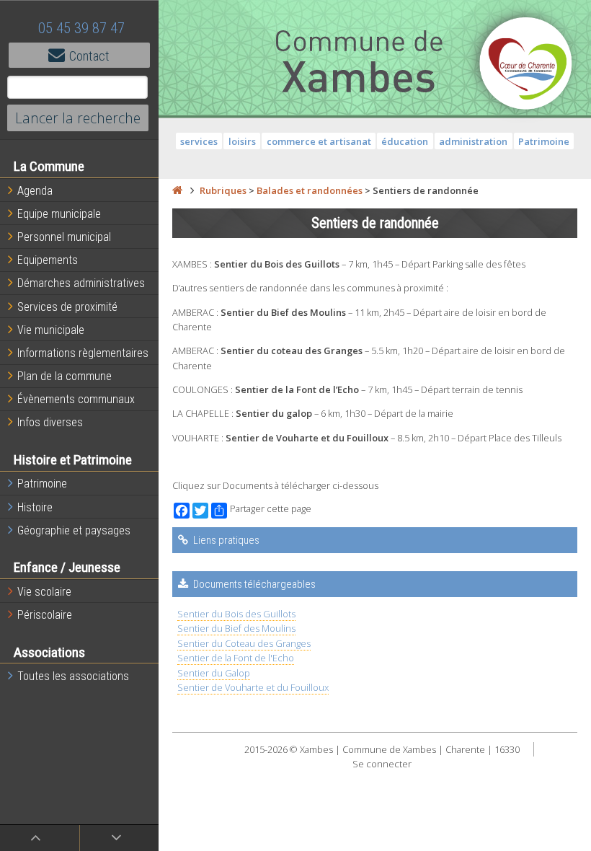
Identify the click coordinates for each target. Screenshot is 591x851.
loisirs (242, 141)
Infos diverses (50, 422)
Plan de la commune (64, 376)
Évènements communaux (76, 399)
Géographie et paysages (73, 530)
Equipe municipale (59, 214)
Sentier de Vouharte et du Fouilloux (253, 687)
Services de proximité (67, 307)
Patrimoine (42, 483)
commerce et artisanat (319, 141)
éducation (404, 141)
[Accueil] (177, 190)
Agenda (35, 191)
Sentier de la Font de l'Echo (235, 657)
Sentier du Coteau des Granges (244, 643)
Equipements (47, 260)
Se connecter (382, 763)
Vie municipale (50, 330)
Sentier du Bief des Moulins (236, 628)
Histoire (35, 507)
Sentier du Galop (213, 672)
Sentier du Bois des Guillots (236, 613)
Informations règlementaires (82, 353)
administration (473, 141)
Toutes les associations (73, 676)
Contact (89, 56)
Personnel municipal (64, 237)
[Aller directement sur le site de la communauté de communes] (526, 65)
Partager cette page (270, 509)
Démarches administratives (81, 283)
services (199, 141)
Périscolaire (44, 615)
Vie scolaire (44, 592)
